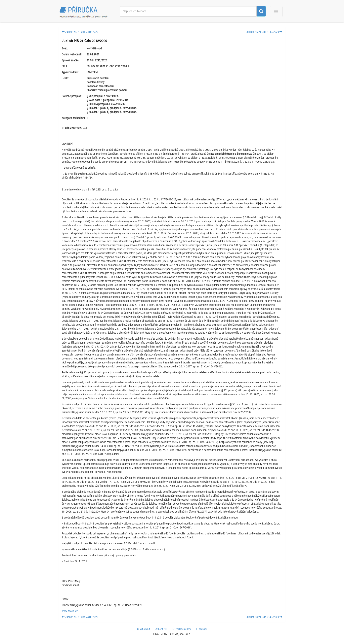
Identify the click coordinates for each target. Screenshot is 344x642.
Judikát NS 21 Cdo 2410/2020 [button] (81, 31)
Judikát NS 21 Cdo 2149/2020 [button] (263, 31)
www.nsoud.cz (70, 611)
